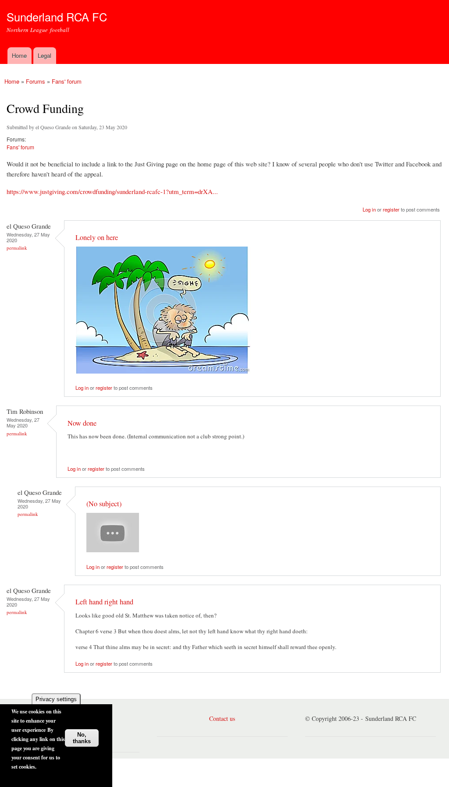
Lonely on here (96, 237)
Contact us (222, 718)
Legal (44, 55)
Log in (369, 209)
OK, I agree (83, 716)
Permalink (17, 247)
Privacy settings (56, 699)
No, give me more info (38, 777)
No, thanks (82, 738)
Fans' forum (67, 81)
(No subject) (103, 503)
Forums (35, 81)
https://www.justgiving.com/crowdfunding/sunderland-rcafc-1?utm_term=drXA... (112, 191)
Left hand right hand (104, 602)
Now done (82, 423)
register (391, 209)
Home (19, 55)
